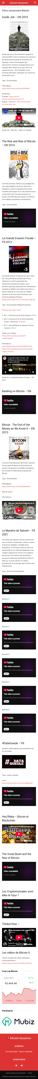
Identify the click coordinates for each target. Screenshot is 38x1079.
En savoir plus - (12, 1051)
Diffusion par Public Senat (11, 310)
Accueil (4, 7)
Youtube (22, 322)
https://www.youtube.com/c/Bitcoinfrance (17, 963)
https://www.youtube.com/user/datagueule (17, 783)
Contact (29, 1073)
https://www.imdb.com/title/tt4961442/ (16, 346)
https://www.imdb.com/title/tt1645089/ (16, 88)
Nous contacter (25, 1051)
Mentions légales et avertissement (16, 1073)
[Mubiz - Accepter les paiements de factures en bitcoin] (18, 1028)
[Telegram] (16, 1066)
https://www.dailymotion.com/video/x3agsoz (18, 300)
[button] (3, 2)
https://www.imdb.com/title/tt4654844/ (16, 486)
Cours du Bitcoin (10, 971)
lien (34, 315)
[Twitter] (22, 1066)
